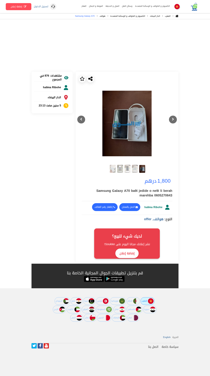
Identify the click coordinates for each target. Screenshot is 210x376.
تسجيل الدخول (41, 6)
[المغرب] (177, 7)
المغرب (167, 16)
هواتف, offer (154, 219)
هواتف (102, 16)
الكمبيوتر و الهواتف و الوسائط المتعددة (127, 16)
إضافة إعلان (17, 6)
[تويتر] (34, 345)
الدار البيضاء (155, 16)
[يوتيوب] (46, 345)
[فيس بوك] (40, 345)
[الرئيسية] (176, 17)
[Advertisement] (105, 45)
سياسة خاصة (170, 347)
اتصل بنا (153, 347)
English (167, 337)
